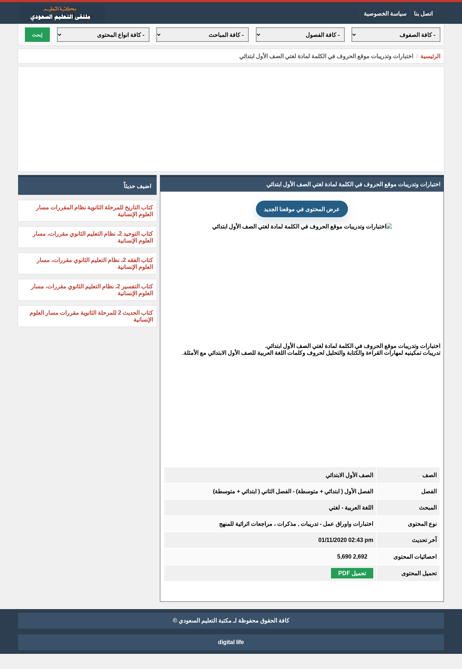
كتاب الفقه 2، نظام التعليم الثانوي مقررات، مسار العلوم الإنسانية (95, 263)
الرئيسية (430, 56)
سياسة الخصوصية (385, 13)
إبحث (37, 35)
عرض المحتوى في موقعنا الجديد (302, 209)
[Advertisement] (231, 119)
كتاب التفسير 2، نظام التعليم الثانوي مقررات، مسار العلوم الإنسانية (92, 289)
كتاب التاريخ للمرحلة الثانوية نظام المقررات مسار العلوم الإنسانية (94, 210)
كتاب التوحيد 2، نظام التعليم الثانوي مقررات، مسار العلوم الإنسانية (93, 237)
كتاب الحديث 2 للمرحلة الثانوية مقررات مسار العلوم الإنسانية (91, 316)
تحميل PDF (352, 573)
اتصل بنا (423, 13)
